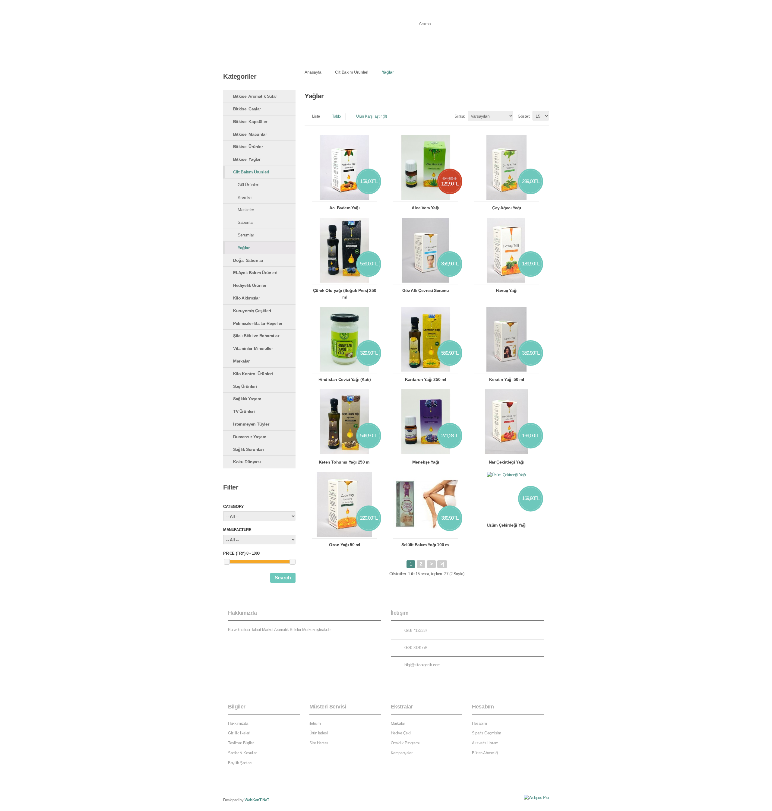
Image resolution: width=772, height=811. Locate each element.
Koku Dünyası (522, 51)
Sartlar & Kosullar (242, 753)
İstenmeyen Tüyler (432, 51)
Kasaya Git (335, 6)
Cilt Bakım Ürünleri (351, 72)
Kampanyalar (402, 753)
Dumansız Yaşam (479, 51)
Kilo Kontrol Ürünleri (306, 51)
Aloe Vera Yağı (425, 207)
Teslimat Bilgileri (241, 743)
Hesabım (283, 6)
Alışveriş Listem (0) (249, 6)
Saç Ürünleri (350, 51)
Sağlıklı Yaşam (387, 51)
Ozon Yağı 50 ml (344, 544)
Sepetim (308, 6)
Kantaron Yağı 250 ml (425, 379)
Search (283, 577)
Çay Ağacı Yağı (506, 207)
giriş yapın (514, 6)
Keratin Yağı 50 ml (506, 379)
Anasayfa (237, 51)
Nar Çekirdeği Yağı (506, 462)
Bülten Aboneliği (485, 753)
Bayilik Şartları (240, 763)
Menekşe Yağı (425, 462)
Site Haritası (319, 743)
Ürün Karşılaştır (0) (371, 116)
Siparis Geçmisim (486, 733)
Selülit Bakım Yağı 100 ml (425, 544)
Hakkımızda (238, 723)
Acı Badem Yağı (344, 207)
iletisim (315, 723)
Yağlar (388, 72)
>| (442, 563)
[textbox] (446, 23)
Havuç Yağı (506, 290)
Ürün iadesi (318, 733)
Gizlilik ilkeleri (239, 733)
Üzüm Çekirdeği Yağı (507, 525)
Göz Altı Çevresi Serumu (425, 290)
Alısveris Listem (485, 743)
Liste (316, 116)
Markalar (266, 51)
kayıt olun (540, 6)
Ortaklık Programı (405, 743)
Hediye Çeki (401, 733)
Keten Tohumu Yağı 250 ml (344, 462)
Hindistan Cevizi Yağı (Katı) (344, 379)
